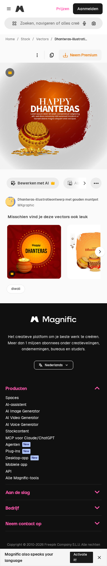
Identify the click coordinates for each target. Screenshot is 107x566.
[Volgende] (84, 183)
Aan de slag (17, 492)
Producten (16, 388)
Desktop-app (21, 457)
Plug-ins (17, 451)
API (8, 471)
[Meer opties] (37, 55)
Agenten (17, 444)
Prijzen (62, 8)
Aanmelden (87, 8)
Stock (25, 39)
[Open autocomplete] (12, 23)
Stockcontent (17, 431)
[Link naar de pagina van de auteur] (10, 202)
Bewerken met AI (30, 185)
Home (10, 39)
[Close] (99, 557)
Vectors (42, 39)
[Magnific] (53, 320)
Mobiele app (16, 464)
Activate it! (80, 557)
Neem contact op (23, 523)
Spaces (12, 397)
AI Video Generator (22, 417)
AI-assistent (15, 404)
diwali (15, 289)
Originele (36, 73)
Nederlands (54, 365)
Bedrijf (12, 508)
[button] (53, 365)
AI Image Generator (22, 411)
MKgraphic (26, 205)
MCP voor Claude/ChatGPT (30, 437)
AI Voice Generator (21, 424)
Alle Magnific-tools (22, 477)
